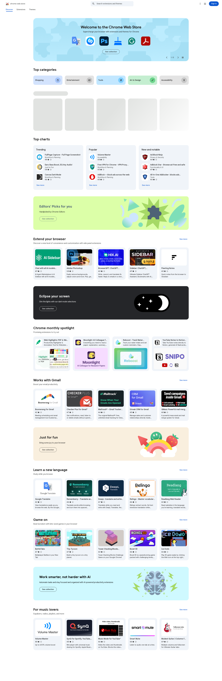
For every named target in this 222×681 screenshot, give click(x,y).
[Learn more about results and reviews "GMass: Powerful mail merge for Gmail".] (167, 412)
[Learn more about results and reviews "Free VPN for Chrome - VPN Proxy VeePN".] (103, 169)
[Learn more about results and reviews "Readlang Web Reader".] (167, 502)
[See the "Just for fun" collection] (48, 450)
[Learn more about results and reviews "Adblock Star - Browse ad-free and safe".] (156, 169)
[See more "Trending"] (40, 185)
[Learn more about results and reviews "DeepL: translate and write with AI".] (104, 502)
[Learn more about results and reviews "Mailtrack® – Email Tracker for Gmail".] (104, 412)
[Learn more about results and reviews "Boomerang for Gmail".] (41, 412)
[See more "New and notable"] (146, 185)
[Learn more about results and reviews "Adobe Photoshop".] (72, 271)
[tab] (9, 9)
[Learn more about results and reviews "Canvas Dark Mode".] (51, 179)
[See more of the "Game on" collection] (183, 520)
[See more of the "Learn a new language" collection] (183, 470)
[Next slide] (178, 57)
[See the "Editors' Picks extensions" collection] (48, 219)
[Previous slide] (166, 57)
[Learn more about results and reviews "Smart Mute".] (135, 641)
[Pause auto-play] (182, 57)
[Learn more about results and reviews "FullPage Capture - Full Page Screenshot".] (50, 159)
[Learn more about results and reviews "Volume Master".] (103, 159)
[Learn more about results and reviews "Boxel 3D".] (136, 552)
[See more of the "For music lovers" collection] (183, 609)
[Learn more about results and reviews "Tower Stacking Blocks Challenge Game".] (104, 552)
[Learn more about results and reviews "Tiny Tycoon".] (72, 552)
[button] (205, 4)
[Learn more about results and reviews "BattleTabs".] (41, 552)
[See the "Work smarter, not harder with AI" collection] (48, 589)
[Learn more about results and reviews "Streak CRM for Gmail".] (135, 412)
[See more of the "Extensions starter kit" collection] (111, 51)
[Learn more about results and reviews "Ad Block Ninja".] (156, 159)
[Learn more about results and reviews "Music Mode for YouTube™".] (104, 641)
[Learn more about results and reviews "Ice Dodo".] (167, 552)
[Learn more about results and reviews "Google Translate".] (41, 502)
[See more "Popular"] (93, 185)
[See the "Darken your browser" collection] (48, 308)
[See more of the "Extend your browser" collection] (183, 239)
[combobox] (115, 3)
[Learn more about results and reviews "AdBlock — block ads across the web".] (103, 179)
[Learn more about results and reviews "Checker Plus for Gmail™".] (72, 412)
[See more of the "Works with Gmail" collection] (183, 380)
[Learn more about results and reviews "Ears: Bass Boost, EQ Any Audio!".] (50, 169)
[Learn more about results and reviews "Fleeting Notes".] (167, 271)
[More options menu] (200, 3)
